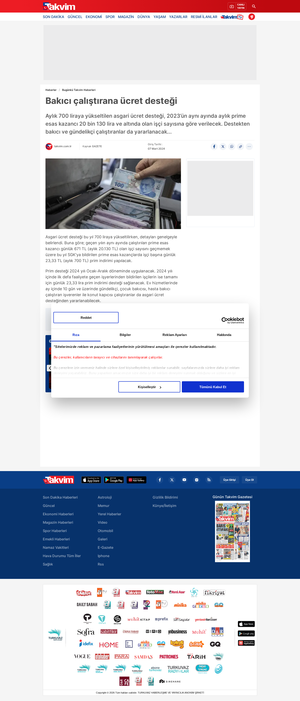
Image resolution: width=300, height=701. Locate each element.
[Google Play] (114, 479)
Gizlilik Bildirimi (165, 497)
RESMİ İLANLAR (204, 17)
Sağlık (48, 564)
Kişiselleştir (147, 387)
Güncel (49, 505)
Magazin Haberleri (58, 522)
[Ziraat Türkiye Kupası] (251, 16)
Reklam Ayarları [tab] (175, 335)
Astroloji (105, 497)
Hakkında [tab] (224, 335)
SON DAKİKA (53, 17)
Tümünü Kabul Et (212, 387)
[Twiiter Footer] (171, 479)
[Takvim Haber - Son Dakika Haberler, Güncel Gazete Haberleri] (58, 480)
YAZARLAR (178, 17)
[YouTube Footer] (184, 479)
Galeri (102, 539)
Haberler (51, 90)
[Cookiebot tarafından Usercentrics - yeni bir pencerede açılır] (225, 320)
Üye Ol (249, 479)
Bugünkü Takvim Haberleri (79, 90)
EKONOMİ (94, 17)
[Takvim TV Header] (232, 17)
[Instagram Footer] (196, 479)
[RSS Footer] (208, 479)
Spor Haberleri (55, 531)
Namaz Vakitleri (56, 547)
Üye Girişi (229, 479)
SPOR (110, 17)
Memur (103, 505)
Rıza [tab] (75, 335)
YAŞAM (160, 17)
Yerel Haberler (109, 514)
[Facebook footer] (159, 479)
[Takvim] (58, 6)
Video (102, 522)
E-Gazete (105, 547)
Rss (101, 564)
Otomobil (105, 531)
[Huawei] (136, 479)
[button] (50, 368)
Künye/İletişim (164, 505)
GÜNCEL (75, 17)
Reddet (86, 317)
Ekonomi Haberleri (58, 514)
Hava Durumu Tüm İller (62, 556)
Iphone (103, 556)
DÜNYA (143, 17)
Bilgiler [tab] (125, 335)
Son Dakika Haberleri (60, 497)
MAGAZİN (126, 17)
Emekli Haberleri (56, 539)
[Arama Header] (254, 6)
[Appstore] (91, 479)
